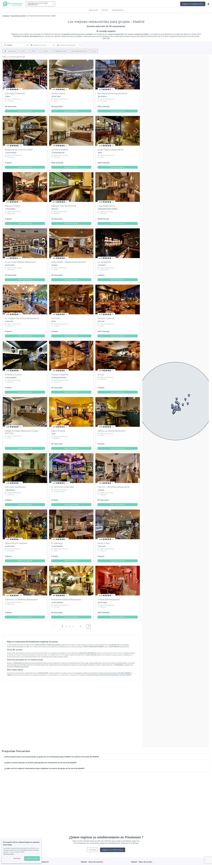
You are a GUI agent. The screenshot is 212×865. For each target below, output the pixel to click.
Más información (8, 854)
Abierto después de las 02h (79, 51)
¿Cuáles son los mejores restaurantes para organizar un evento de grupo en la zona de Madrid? (44, 768)
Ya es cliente (92, 850)
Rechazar (17, 858)
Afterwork (105, 10)
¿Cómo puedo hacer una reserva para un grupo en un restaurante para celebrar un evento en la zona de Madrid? (51, 757)
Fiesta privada (93, 10)
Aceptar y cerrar (32, 858)
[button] (176, 406)
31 (80, 626)
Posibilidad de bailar (60, 51)
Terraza (94, 51)
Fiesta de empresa (117, 10)
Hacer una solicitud (25, 111)
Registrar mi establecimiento (192, 4)
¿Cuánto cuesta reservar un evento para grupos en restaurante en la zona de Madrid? (40, 763)
